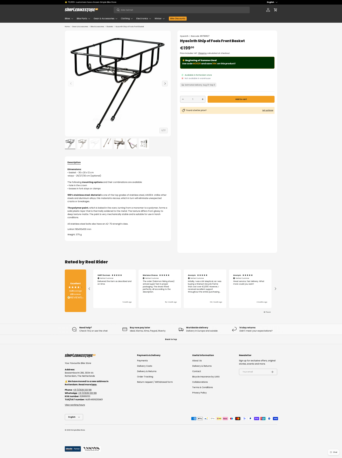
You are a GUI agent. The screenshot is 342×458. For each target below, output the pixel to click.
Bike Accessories (97, 26)
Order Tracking (145, 376)
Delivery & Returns (146, 371)
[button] (276, 10)
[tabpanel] (117, 203)
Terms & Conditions (202, 387)
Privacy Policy (199, 392)
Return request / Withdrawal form (155, 382)
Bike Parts (82, 18)
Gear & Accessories (104, 18)
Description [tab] (74, 162)
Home (67, 26)
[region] (182, 289)
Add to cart (241, 99)
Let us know (267, 110)
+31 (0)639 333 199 (82, 389)
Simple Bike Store (78, 430)
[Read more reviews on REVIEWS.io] (75, 297)
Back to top (171, 339)
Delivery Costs (144, 365)
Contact (196, 371)
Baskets (110, 26)
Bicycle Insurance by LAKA (206, 376)
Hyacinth (184, 36)
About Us (197, 360)
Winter (158, 18)
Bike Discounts (177, 18)
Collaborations (200, 382)
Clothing (125, 18)
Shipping (202, 53)
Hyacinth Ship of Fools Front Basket (130, 26)
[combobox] (182, 10)
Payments (142, 360)
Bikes (67, 18)
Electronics (142, 18)
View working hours (75, 404)
